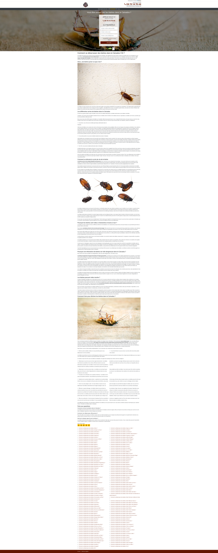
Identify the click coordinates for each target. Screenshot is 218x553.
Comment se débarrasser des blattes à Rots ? (120, 480)
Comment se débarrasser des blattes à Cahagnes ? (89, 473)
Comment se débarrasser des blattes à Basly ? (88, 442)
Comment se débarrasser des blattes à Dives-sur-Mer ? (90, 508)
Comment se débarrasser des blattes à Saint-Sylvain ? (121, 511)
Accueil (78, 551)
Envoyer (109, 42)
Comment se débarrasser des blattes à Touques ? (121, 528)
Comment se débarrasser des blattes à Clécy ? (88, 486)
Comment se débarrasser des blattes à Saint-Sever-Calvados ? (123, 509)
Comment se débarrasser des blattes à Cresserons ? (89, 499)
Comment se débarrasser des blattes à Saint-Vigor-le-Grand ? (123, 513)
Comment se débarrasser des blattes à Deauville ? (89, 504)
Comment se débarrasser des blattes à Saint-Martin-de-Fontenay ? (124, 502)
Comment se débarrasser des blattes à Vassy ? (120, 535)
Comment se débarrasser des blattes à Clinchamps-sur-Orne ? (91, 488)
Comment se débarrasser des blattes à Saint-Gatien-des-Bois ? (123, 491)
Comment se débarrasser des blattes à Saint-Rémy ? (121, 508)
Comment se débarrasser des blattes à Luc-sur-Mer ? (121, 449)
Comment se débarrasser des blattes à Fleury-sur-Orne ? (90, 526)
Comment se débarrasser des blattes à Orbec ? (120, 468)
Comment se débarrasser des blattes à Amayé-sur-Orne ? (90, 429)
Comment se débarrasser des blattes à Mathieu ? (120, 451)
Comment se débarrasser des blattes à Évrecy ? (88, 520)
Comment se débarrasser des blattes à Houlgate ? (89, 546)
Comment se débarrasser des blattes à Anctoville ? (89, 433)
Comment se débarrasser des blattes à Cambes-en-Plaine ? (91, 477)
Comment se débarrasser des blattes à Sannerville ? (121, 517)
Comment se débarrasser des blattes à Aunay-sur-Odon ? (90, 439)
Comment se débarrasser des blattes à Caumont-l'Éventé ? (90, 482)
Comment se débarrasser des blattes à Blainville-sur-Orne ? (91, 457)
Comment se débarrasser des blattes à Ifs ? (87, 548)
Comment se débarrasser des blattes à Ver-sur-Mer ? (121, 538)
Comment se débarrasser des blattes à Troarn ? (120, 531)
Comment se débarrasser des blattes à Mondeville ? (121, 459)
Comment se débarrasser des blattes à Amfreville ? (89, 431)
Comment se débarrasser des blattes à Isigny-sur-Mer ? (122, 428)
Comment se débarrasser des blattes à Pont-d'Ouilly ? (121, 471)
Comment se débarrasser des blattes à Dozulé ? (88, 511)
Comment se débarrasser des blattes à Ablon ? (88, 428)
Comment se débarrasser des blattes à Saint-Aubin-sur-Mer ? (123, 486)
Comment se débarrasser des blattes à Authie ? (88, 440)
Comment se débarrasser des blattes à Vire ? (120, 546)
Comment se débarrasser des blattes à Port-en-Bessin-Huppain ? (124, 475)
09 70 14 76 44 (133, 4)
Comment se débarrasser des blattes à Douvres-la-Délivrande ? (91, 509)
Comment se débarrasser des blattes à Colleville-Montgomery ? (91, 489)
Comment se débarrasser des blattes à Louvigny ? (121, 448)
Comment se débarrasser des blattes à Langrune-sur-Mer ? (123, 435)
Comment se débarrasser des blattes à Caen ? (88, 469)
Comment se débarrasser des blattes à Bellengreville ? (90, 448)
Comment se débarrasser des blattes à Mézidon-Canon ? (122, 457)
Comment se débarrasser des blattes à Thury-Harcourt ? (122, 524)
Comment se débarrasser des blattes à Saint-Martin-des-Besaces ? (124, 504)
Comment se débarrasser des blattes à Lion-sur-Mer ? (121, 442)
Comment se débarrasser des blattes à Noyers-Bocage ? (122, 466)
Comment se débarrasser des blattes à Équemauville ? (90, 515)
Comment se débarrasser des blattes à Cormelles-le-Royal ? (91, 495)
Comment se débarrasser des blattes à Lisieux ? (120, 444)
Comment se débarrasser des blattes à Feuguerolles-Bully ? (91, 524)
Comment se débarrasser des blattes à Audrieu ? (88, 437)
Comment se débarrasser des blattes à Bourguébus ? (89, 460)
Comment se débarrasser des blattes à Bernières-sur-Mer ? (91, 451)
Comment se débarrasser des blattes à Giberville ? (89, 533)
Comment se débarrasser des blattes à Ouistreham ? (121, 469)
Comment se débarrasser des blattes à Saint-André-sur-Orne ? (123, 482)
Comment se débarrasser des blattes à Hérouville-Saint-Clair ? (91, 540)
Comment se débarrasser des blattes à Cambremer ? (89, 479)
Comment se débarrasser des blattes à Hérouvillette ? (89, 542)
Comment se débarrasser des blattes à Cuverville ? (89, 502)
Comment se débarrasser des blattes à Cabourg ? (89, 468)
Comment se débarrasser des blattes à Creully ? (88, 500)
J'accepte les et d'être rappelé (109, 39)
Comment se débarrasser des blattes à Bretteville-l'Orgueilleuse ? (92, 462)
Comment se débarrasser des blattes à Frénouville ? (89, 531)
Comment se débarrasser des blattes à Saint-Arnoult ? (122, 484)
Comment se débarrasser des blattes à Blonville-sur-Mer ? (90, 459)
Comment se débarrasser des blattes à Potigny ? (120, 477)
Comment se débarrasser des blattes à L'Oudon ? (120, 429)
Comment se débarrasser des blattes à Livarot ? (120, 446)
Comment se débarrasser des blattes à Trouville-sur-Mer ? (122, 533)
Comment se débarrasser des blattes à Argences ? (89, 435)
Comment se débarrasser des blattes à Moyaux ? (120, 464)
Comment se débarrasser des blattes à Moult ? (120, 462)
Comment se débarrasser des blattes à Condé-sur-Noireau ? (91, 493)
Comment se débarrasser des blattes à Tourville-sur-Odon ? (123, 529)
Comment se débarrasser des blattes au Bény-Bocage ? (122, 437)
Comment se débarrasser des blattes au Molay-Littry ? (121, 440)
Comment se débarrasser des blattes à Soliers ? (120, 518)
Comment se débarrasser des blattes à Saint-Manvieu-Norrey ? (123, 500)
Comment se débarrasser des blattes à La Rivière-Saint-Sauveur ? (124, 433)
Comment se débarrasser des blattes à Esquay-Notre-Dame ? (91, 517)
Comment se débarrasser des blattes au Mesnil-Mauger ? (122, 439)
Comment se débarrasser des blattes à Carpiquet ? (89, 480)
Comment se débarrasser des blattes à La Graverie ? (121, 431)
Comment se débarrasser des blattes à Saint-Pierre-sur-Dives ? (123, 506)
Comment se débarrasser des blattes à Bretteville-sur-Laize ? (91, 464)
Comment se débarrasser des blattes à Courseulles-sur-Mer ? (91, 497)
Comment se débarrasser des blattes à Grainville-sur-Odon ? (91, 535)
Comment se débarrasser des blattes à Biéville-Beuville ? (90, 455)
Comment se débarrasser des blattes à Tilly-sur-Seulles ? (122, 526)
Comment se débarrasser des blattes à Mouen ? (120, 460)
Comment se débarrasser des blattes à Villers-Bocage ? (122, 542)
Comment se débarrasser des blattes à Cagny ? (88, 471)
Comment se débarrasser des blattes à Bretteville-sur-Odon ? (91, 466)
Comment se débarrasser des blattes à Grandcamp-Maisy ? (90, 537)
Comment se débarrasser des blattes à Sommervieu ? (121, 520)
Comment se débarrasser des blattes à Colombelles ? (89, 491)
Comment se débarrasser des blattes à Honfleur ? (89, 544)
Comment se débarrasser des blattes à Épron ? (88, 513)
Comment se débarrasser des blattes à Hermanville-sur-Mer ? (91, 538)
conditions (110, 38)
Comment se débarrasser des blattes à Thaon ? (120, 522)
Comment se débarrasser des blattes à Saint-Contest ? (122, 488)
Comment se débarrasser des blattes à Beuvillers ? (89, 453)
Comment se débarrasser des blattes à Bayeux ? (88, 446)
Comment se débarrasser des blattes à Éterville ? (88, 518)
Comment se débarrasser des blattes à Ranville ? (120, 479)
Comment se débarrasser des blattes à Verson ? (120, 540)
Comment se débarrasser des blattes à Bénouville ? (89, 449)
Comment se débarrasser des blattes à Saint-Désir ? (121, 489)
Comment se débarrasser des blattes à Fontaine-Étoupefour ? (91, 528)
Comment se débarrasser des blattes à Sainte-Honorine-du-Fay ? (124, 515)
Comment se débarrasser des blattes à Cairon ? (88, 475)
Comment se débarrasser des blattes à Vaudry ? (120, 537)
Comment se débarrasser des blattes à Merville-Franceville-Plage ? (124, 455)
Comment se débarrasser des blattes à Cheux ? (88, 484)
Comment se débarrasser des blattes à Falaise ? (88, 522)
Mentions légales (85, 551)
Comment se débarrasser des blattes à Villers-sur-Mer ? (122, 544)
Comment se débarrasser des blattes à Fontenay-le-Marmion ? (91, 529)
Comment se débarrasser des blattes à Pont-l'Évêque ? (122, 473)
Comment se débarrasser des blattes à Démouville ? (89, 506)
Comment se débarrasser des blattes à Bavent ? (88, 444)
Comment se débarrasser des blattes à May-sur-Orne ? (122, 453)
